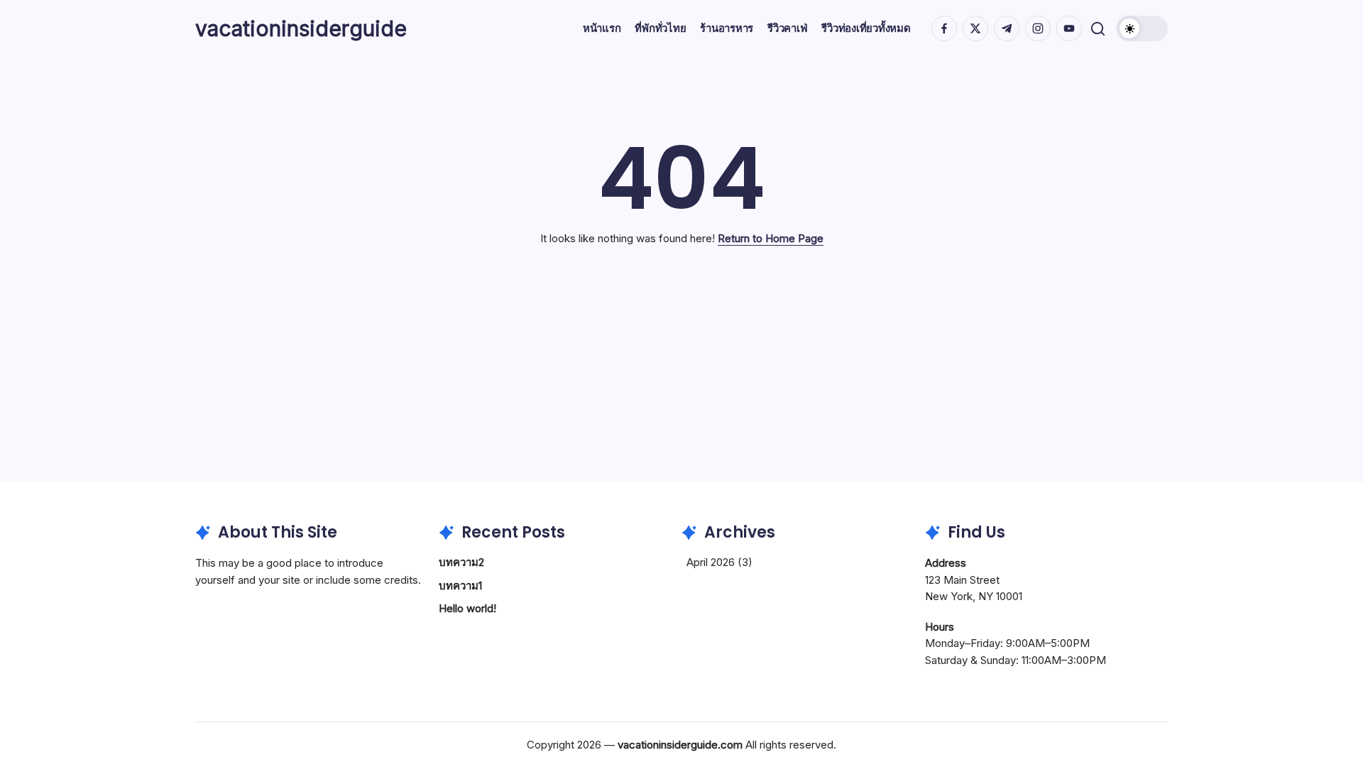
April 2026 (710, 562)
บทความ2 (461, 562)
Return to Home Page (770, 238)
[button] (1097, 29)
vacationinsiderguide (301, 28)
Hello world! (467, 608)
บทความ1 (460, 585)
